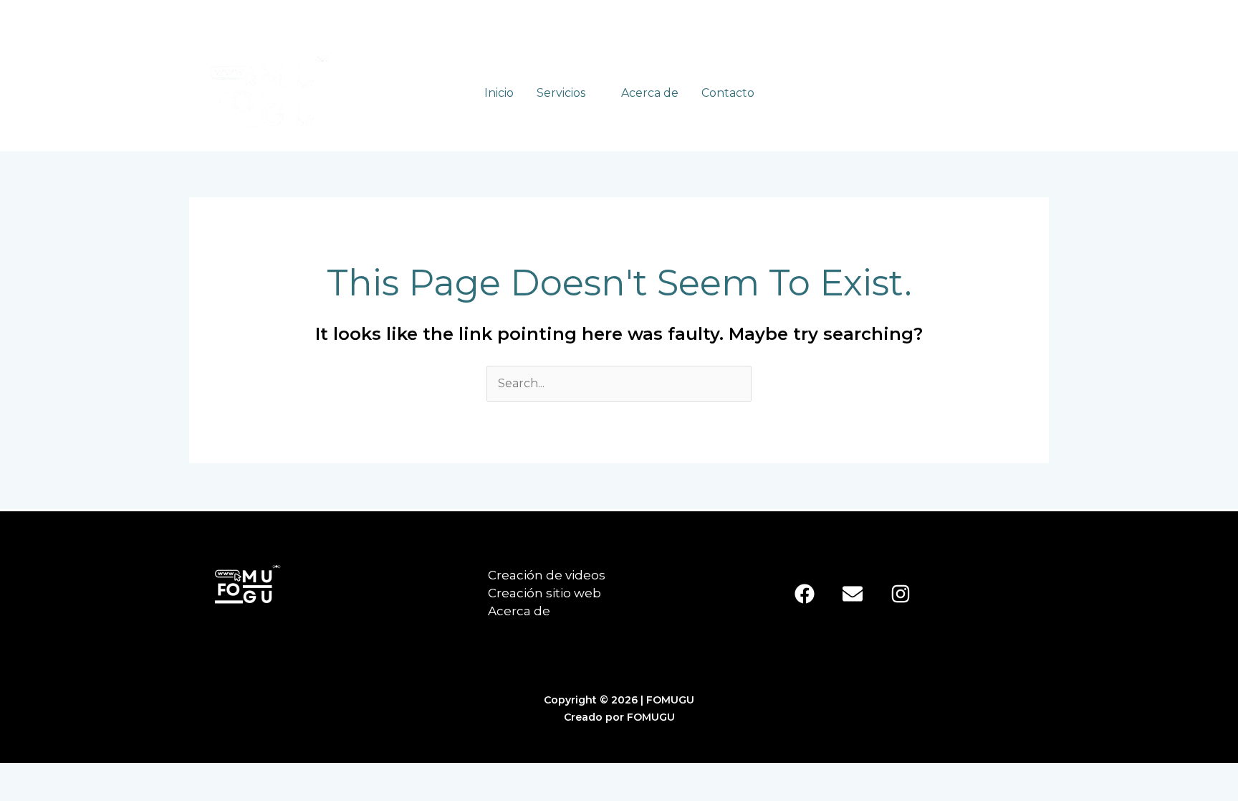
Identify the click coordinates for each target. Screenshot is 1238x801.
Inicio (499, 93)
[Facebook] (804, 593)
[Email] (852, 593)
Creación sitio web (544, 593)
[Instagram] (900, 593)
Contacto (727, 93)
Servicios (561, 93)
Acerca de (649, 93)
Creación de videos (546, 575)
